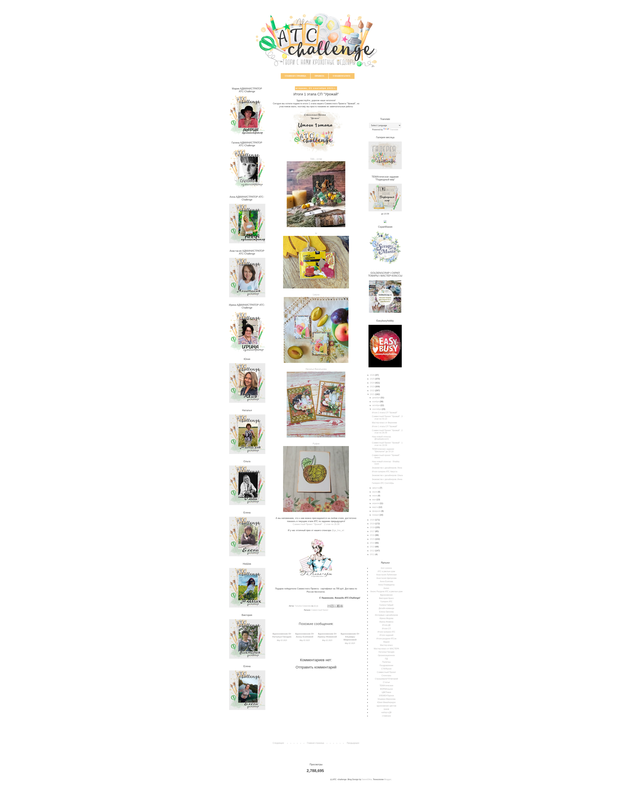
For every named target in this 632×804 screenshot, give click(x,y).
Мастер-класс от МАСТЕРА (386, 649)
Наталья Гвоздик (386, 652)
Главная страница (295, 76)
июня (375, 495)
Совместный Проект (319, 610)
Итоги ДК (386, 625)
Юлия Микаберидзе (386, 702)
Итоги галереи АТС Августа (384, 471)
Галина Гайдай (386, 605)
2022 (372, 390)
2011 (372, 554)
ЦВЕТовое (386, 692)
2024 (372, 383)
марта (375, 507)
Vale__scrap (316, 159)
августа (376, 488)
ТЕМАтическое (386, 685)
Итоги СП (386, 628)
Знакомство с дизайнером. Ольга (387, 475)
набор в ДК (386, 712)
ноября (376, 401)
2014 (372, 543)
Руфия (316, 443)
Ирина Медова (386, 618)
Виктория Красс (386, 598)
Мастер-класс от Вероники (384, 423)
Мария (386, 642)
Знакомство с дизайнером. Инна (387, 479)
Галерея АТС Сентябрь (383, 483)
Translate (394, 129)
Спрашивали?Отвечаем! (386, 679)
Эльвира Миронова (386, 699)
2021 (372, 394)
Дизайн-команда (386, 608)
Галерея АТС (386, 601)
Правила (319, 76)
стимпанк (386, 716)
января (376, 515)
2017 (372, 531)
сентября (377, 409)
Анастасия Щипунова (386, 578)
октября (376, 405)
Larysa (316, 294)
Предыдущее (353, 743)
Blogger (387, 779)
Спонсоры (386, 675)
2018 (372, 527)
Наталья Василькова (316, 369)
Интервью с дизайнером (386, 615)
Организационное (386, 655)
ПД (386, 659)
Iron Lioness (386, 568)
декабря (376, 397)
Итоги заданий (386, 635)
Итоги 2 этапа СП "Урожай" (384, 412)
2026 (372, 375)
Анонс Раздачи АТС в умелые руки (386, 591)
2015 (372, 539)
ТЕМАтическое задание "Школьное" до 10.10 (383, 450)
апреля (376, 503)
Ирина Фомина (386, 622)
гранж (386, 709)
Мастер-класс (386, 645)
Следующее (278, 743)
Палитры (386, 662)
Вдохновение (386, 595)
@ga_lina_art (338, 530)
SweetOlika (367, 779)
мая (374, 499)
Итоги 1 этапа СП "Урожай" (384, 426)
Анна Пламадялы (386, 585)
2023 (372, 386)
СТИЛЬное (386, 669)
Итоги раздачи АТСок (386, 638)
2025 (372, 379)
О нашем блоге (341, 76)
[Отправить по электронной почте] (329, 606)
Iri (316, 233)
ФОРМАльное (386, 689)
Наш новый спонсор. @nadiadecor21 (381, 438)
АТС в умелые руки (386, 571)
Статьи (386, 682)
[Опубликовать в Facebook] (338, 606)
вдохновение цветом (386, 706)
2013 (372, 547)
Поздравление (386, 665)
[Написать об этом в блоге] (332, 606)
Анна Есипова (386, 581)
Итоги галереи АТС (386, 632)
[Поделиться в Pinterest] (341, 606)
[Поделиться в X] (335, 606)
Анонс (386, 588)
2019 (372, 523)
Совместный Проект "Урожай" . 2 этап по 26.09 (316, 524)
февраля (376, 511)
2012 (372, 551)
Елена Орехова (386, 612)
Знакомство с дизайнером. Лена (387, 468)
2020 (372, 520)
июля (375, 492)
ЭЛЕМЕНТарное (386, 695)
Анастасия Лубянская (386, 575)
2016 (372, 535)
